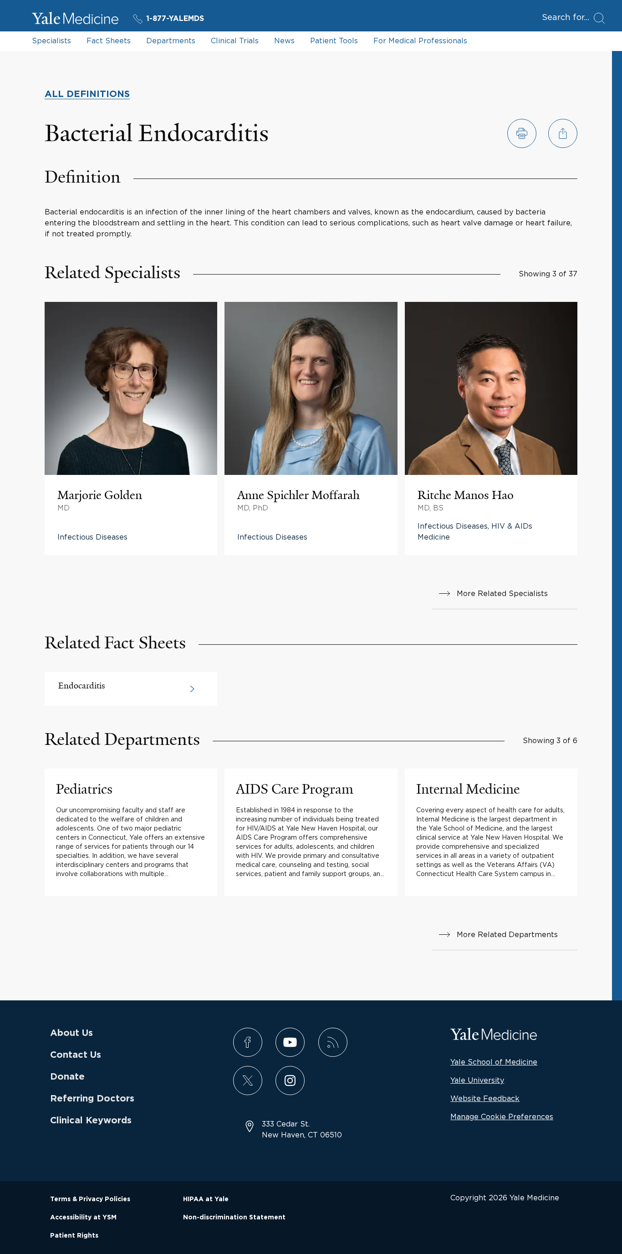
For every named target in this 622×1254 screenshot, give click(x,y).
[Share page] (562, 133)
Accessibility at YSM (83, 1217)
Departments (170, 40)
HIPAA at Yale (206, 1199)
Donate (67, 1076)
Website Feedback (485, 1098)
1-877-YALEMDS (175, 18)
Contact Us (75, 1055)
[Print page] (521, 133)
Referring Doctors (92, 1098)
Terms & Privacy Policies (90, 1199)
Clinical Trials (235, 40)
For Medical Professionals (420, 40)
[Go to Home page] (75, 19)
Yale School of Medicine (493, 1062)
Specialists (51, 40)
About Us (71, 1033)
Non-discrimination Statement (234, 1217)
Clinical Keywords (91, 1120)
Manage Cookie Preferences (501, 1116)
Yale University (477, 1080)
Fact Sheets (109, 40)
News (284, 40)
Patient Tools (334, 40)
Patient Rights (74, 1236)
